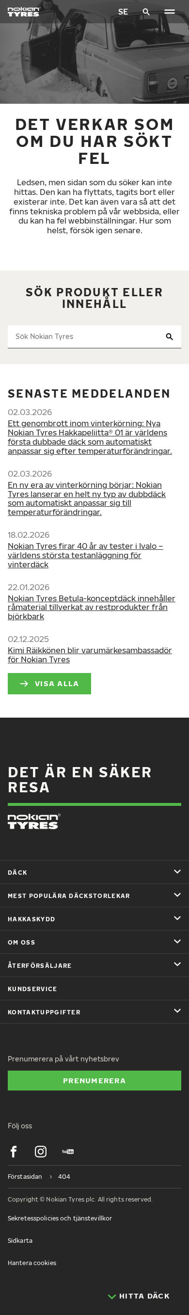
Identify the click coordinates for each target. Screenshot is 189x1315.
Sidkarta (20, 1240)
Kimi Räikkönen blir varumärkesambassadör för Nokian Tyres (90, 654)
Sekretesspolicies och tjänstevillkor (60, 1218)
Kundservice (33, 989)
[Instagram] (40, 1151)
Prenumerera (94, 1080)
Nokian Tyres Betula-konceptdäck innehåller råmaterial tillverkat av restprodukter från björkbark (91, 607)
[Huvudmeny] (169, 11)
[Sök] (146, 11)
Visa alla (57, 683)
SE (123, 11)
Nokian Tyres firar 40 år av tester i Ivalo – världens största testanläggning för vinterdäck (85, 555)
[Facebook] (13, 1151)
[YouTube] (67, 1151)
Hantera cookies (32, 1263)
